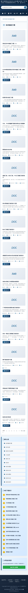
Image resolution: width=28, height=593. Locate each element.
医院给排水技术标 (7, 149)
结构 (23, 13)
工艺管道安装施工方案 (11, 507)
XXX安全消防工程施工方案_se (13, 515)
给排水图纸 (8, 474)
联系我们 (17, 580)
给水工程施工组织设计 (8, 229)
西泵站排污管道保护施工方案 (12, 494)
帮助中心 (17, 581)
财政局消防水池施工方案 (11, 511)
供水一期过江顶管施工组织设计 (11, 333)
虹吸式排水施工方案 (8, 97)
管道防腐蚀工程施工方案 (11, 498)
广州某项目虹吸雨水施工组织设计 (11, 307)
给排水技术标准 (7, 417)
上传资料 (11, 581)
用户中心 (23, 2)
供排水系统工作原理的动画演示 (11, 281)
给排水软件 (8, 482)
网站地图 (23, 580)
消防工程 (8, 458)
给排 (6, 19)
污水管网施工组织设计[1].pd (12, 523)
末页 (24, 430)
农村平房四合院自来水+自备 (12, 531)
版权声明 (4, 580)
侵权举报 (10, 580)
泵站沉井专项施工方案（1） (10, 43)
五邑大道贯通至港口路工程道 (12, 539)
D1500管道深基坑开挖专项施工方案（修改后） (14, 70)
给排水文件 (8, 470)
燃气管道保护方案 (7, 359)
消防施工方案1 (9, 552)
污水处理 (8, 455)
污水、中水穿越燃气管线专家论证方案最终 (14, 123)
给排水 (7, 462)
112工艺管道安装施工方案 (12, 548)
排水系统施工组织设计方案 (10, 203)
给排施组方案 (11, 19)
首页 (5, 13)
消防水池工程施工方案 (11, 519)
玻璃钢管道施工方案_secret (12, 527)
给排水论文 (8, 478)
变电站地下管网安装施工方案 (10, 388)
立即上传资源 (15, 567)
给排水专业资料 (9, 451)
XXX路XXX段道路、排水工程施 (13, 535)
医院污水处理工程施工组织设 (12, 543)
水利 (17, 13)
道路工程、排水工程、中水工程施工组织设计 (14, 176)
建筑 (11, 13)
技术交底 (8, 447)
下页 (22, 430)
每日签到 (20, 1)
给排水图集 (8, 466)
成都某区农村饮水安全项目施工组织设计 (13, 255)
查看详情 (7, 52)
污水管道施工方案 (10, 503)
